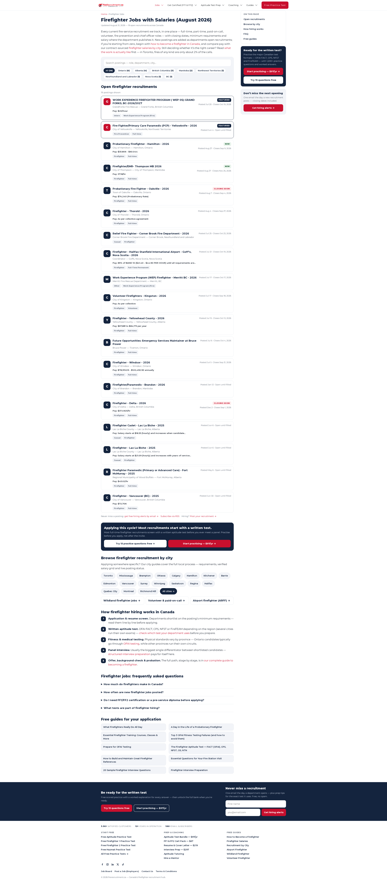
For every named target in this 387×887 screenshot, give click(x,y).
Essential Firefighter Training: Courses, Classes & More (130, 737)
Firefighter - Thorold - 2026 (131, 211)
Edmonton (109, 583)
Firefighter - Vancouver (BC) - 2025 (136, 495)
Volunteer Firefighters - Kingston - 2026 (139, 295)
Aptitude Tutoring (174, 853)
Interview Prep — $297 (176, 849)
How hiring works (253, 29)
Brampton (145, 575)
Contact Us (147, 871)
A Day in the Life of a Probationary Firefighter (196, 727)
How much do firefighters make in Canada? (133, 684)
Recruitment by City (238, 845)
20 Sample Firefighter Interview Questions (127, 770)
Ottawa (161, 575)
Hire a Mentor (171, 858)
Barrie (224, 575)
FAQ (246, 34)
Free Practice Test (275, 5)
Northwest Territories (211, 70)
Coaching (233, 5)
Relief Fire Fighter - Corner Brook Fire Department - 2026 (151, 233)
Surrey (144, 583)
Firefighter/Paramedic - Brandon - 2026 (139, 384)
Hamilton (192, 575)
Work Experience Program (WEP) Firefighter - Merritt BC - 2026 (155, 277)
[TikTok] (123, 865)
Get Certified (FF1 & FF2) (180, 5)
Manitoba (185, 70)
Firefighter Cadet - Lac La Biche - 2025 (138, 425)
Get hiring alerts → (263, 107)
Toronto (108, 575)
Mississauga (126, 575)
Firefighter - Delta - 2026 (129, 403)
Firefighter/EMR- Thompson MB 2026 (137, 166)
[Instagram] (107, 865)
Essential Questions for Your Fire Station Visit (196, 758)
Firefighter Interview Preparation (189, 770)
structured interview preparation (129, 654)
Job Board (106, 871)
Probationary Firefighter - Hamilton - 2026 (141, 143)
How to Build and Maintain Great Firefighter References (127, 760)
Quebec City (110, 591)
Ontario (124, 70)
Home (104, 14)
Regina (194, 583)
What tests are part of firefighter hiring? (132, 707)
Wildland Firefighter (238, 853)
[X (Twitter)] (117, 865)
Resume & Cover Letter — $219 (181, 845)
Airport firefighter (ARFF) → (211, 600)
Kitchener (209, 575)
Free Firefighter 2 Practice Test (118, 845)
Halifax (208, 583)
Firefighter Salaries (237, 841)
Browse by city (252, 24)
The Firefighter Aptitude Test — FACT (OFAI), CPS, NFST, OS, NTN (198, 748)
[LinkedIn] (112, 865)
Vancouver (128, 583)
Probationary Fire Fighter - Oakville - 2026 (141, 188)
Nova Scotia (153, 76)
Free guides (250, 39)
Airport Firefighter (237, 849)
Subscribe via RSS (170, 516)
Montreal (129, 591)
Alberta (141, 70)
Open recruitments (254, 19)
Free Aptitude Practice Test (116, 837)
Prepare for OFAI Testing (117, 746)
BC (169, 76)
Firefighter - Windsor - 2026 (131, 362)
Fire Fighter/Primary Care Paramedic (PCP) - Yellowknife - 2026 (155, 125)
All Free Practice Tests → (114, 853)
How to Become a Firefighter (243, 837)
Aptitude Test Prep (211, 5)
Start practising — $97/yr (151, 808)
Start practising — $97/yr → (199, 543)
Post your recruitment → (203, 516)
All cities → (168, 591)
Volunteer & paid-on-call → (166, 600)
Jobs (157, 5)
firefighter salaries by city (145, 47)
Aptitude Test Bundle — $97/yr (181, 837)
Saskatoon (178, 583)
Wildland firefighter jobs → (121, 600)
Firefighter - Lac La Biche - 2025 (134, 447)
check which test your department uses (164, 633)
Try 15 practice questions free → (135, 543)
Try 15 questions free (263, 80)
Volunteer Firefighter (238, 858)
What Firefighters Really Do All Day (122, 727)
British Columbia (163, 70)
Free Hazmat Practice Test (115, 849)
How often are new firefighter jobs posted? (134, 692)
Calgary (176, 575)
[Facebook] (102, 865)
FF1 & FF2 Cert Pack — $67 (178, 841)
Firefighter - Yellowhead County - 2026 (138, 318)
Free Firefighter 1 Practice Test (118, 841)
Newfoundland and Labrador (123, 76)
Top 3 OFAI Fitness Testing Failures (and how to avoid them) (198, 737)
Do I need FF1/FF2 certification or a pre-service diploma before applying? (154, 700)
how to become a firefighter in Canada (175, 43)
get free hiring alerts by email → (141, 516)
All (109, 70)
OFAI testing (131, 643)
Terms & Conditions (166, 871)
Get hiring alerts (274, 812)
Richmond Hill (148, 591)
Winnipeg (159, 583)
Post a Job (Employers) (127, 871)
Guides (250, 5)
